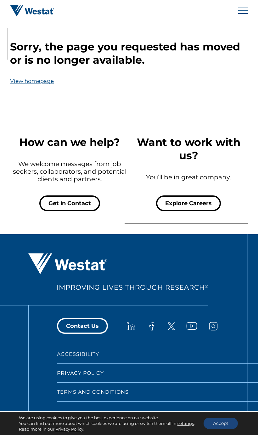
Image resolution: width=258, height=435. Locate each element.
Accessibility (78, 354)
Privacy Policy (80, 373)
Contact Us (82, 325)
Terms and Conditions (93, 392)
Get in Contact (69, 203)
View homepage (32, 81)
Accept (220, 423)
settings (185, 423)
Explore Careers (188, 203)
